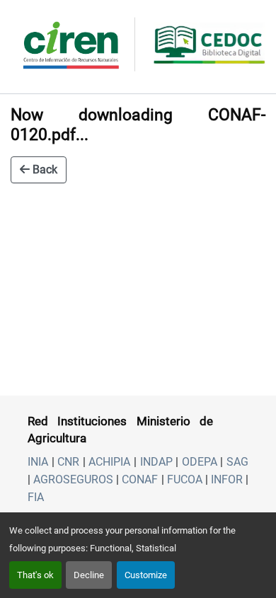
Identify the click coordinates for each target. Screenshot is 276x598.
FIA (36, 497)
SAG (237, 461)
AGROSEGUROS (73, 479)
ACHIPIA (109, 461)
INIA (38, 461)
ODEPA (199, 461)
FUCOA (184, 479)
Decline (89, 575)
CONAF (140, 479)
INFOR (227, 479)
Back (43, 169)
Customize (146, 575)
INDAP (156, 461)
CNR (68, 461)
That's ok (35, 575)
